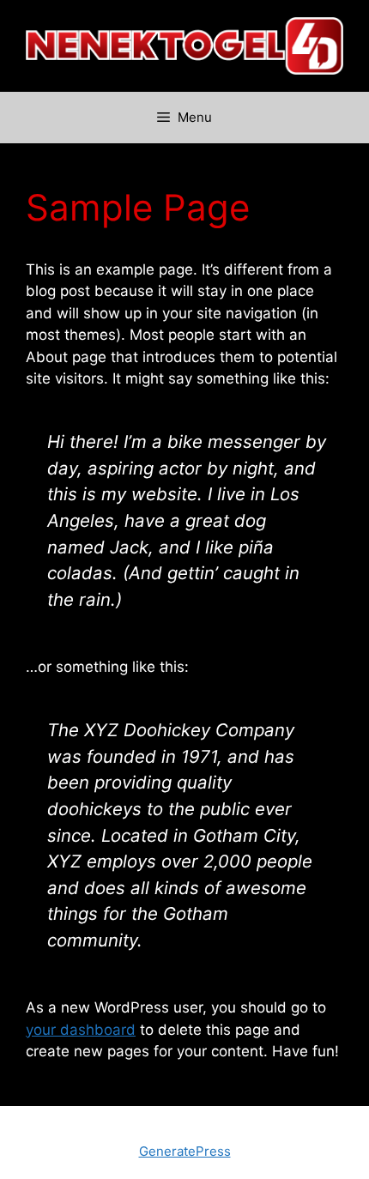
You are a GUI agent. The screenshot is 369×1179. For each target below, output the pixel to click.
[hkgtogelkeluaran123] (184, 44)
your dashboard (81, 1029)
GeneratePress (185, 1151)
